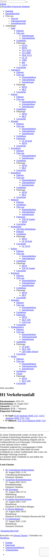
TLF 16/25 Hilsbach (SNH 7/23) (31, 420)
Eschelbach (16, 148)
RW (23, 62)
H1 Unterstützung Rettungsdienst (19, 470)
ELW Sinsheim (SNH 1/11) (26, 416)
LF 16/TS (26, 246)
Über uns (20, 33)
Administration (11, 550)
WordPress (4, 538)
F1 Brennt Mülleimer (14, 509)
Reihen (14, 249)
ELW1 (24, 45)
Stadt (13, 28)
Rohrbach (15, 273)
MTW (24, 48)
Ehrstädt (14, 121)
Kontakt (8, 542)
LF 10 (24, 57)
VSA (27, 418)
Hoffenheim (16, 226)
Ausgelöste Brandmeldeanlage (18, 480)
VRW (24, 60)
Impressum (10, 545)
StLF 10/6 (26, 320)
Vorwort (14, 18)
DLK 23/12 (27, 55)
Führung (20, 31)
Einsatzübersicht (12, 13)
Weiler (13, 356)
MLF (24, 89)
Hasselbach (16, 173)
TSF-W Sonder (28, 219)
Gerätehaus (21, 40)
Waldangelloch (17, 327)
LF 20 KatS (27, 141)
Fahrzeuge (20, 138)
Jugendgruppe (28, 35)
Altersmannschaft (18, 21)
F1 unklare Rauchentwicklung (18, 499)
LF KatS (25, 346)
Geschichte (21, 67)
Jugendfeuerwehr (18, 23)
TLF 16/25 (26, 50)
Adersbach (15, 70)
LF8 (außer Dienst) (30, 351)
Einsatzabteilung (29, 77)
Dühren (14, 94)
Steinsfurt (15, 300)
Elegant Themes (20, 535)
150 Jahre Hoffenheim (26, 229)
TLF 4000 (26, 53)
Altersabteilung (28, 38)
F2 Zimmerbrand (12, 519)
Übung (19, 373)
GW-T (24, 65)
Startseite (9, 11)
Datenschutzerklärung (14, 547)
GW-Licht (26, 322)
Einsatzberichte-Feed (10, 531)
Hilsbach (15, 200)
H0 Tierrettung (11, 489)
